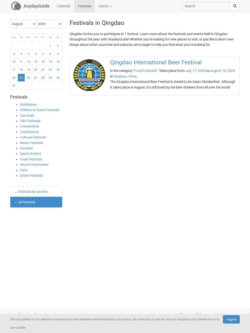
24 (14, 77)
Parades (26, 148)
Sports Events (30, 154)
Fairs (24, 170)
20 (35, 69)
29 (50, 77)
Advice (104, 6)
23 (58, 69)
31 (14, 85)
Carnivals (27, 116)
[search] (235, 6)
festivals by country (33, 192)
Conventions (29, 126)
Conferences (29, 132)
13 (35, 61)
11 (21, 61)
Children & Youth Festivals (39, 110)
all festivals (26, 202)
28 (43, 77)
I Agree (231, 319)
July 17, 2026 (195, 71)
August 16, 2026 (222, 71)
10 (14, 61)
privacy (127, 319)
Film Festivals (30, 121)
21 (43, 69)
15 (50, 61)
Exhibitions (28, 105)
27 (35, 77)
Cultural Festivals (33, 137)
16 (58, 61)
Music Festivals (31, 143)
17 (14, 69)
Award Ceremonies (34, 164)
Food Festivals (31, 159)
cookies (26, 319)
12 (28, 61)
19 (28, 69)
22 (50, 69)
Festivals (84, 6)
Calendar (64, 6)
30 (58, 77)
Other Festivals (31, 175)
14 (43, 61)
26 (28, 77)
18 (21, 69)
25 (21, 77)
